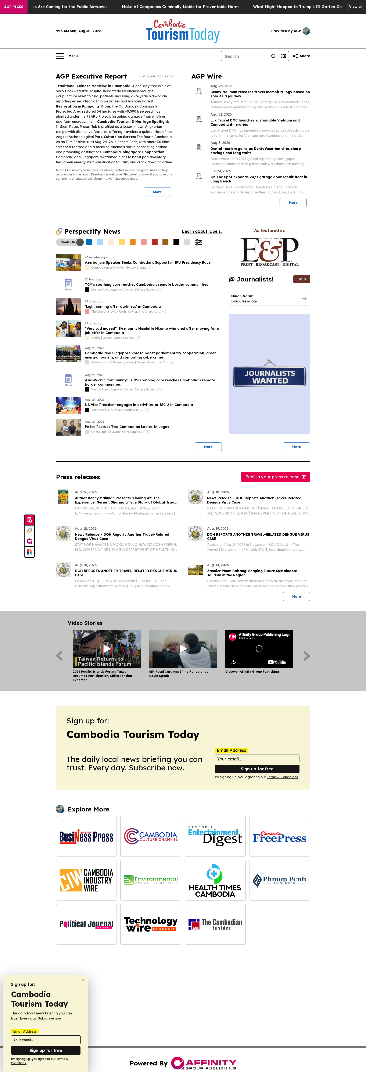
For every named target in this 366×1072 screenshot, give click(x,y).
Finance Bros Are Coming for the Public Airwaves (59, 6)
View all (355, 6)
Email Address (231, 750)
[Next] (307, 656)
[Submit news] (29, 520)
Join (302, 279)
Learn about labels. (202, 231)
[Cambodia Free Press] (279, 836)
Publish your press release (272, 476)
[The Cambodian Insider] (215, 924)
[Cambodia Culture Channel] (150, 836)
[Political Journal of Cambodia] (86, 924)
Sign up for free (257, 768)
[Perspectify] (29, 531)
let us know (141, 174)
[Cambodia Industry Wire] (86, 880)
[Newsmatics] (29, 552)
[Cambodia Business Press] (86, 836)
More (157, 192)
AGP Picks (13, 7)
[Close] (83, 980)
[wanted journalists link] (269, 252)
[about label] (87, 267)
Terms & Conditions (282, 777)
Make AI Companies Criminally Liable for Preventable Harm (180, 6)
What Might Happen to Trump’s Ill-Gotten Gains (300, 6)
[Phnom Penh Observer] (279, 880)
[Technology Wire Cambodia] (150, 924)
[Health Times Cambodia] (215, 880)
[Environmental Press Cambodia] (150, 880)
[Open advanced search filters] (284, 56)
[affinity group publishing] (29, 541)
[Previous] (59, 656)
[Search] (273, 56)
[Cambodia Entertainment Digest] (215, 836)
